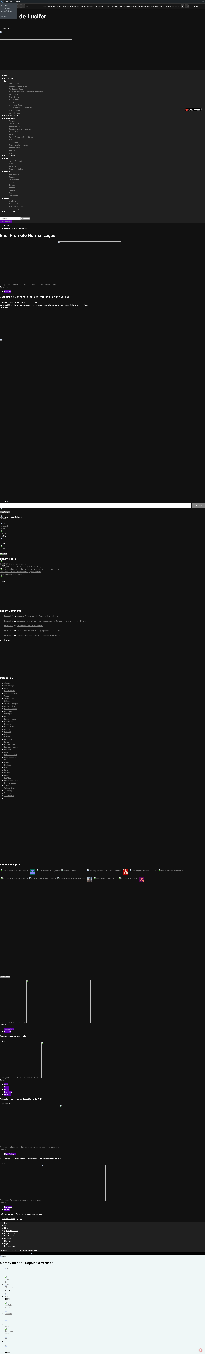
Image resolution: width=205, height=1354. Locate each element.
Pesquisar (4, 501)
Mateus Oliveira (10, 755)
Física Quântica (10, 726)
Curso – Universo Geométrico (21, 137)
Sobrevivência (9, 788)
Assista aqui (6, 221)
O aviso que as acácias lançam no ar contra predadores (38, 635)
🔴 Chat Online (193, 109)
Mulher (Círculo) (15, 161)
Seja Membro (14, 124)
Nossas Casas (14, 148)
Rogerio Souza (10, 783)
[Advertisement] (102, 55)
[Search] (0, 216)
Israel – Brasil (14, 110)
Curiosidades (14, 180)
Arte (6, 688)
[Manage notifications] (200, 1350)
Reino (6, 775)
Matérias (8, 172)
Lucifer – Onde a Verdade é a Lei (22, 108)
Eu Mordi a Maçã (15, 105)
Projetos (7, 158)
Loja (6, 752)
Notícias (12, 185)
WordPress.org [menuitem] (6, 5)
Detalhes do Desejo (16, 89)
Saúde (11, 193)
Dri (3, 1041)
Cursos (11, 134)
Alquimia (7, 683)
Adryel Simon (7, 302)
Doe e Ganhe (9, 156)
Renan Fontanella (11, 780)
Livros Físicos (14, 113)
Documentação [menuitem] (6, 8)
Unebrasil (12, 166)
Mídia (6, 760)
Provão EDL (13, 132)
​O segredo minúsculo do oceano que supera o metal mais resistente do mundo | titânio (52, 621)
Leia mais (4, 307)
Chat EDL (12, 150)
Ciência (12, 177)
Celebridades (9, 698)
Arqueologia (9, 685)
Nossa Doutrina (15, 126)
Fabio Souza (9, 721)
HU (5, 734)
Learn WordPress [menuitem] (6, 11)
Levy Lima (8, 749)
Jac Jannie (8, 739)
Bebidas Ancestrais (16, 206)
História (7, 732)
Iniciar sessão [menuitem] (8, 2)
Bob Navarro (14, 174)
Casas (6, 696)
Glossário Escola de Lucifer (20, 129)
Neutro (7, 762)
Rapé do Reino (14, 204)
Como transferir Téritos (18, 145)
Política (12, 190)
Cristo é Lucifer (15, 97)
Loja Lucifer (13, 201)
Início (6, 76)
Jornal (6, 742)
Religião (7, 778)
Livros (6, 81)
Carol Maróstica (10, 693)
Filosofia (7, 724)
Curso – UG (8, 78)
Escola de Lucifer (23, 16)
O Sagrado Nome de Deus (19, 86)
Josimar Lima (9, 744)
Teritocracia (14, 142)
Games (7, 729)
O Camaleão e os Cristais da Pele (30, 626)
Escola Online (9, 118)
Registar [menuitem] (17, 2)
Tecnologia (13, 196)
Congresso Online (16, 169)
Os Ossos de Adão (16, 84)
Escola (11, 182)
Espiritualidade (10, 719)
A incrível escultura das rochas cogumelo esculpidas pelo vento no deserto (29, 569)
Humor (7, 737)
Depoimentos (9, 212)
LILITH (11, 102)
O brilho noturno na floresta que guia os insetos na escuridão (41, 630)
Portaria (12, 121)
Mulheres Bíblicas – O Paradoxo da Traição (26, 92)
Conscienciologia (11, 703)
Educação (8, 714)
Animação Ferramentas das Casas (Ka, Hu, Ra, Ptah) (37, 616)
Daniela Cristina (10, 708)
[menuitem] (2, 1)
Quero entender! (11, 116)
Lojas (6, 198)
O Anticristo (13, 94)
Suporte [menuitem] (3, 14)
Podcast (12, 188)
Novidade (8, 767)
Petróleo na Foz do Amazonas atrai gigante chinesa (20, 1200)
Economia (8, 711)
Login (11, 153)
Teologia (7, 793)
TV (5, 798)
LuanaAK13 (8, 616)
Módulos (12, 140)
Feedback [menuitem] (4, 16)
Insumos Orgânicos (16, 209)
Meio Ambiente (10, 757)
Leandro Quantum (11, 747)
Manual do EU (14, 100)
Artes (11, 164)
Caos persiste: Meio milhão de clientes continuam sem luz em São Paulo (28, 284)
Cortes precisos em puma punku (13, 1022)
